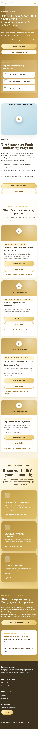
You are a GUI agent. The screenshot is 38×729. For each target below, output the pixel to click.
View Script (19, 191)
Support (4, 695)
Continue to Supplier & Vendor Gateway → (18, 331)
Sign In (7, 712)
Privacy (3, 726)
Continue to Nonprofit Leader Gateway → (19, 274)
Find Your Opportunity (19, 52)
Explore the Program (19, 46)
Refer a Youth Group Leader (19, 622)
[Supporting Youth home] (8, 3)
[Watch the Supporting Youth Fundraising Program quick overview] (19, 119)
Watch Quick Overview (19, 186)
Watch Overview (19, 263)
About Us (4, 682)
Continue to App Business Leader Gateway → (16, 392)
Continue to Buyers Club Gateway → (17, 448)
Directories (4, 698)
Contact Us (5, 685)
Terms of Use (10, 726)
